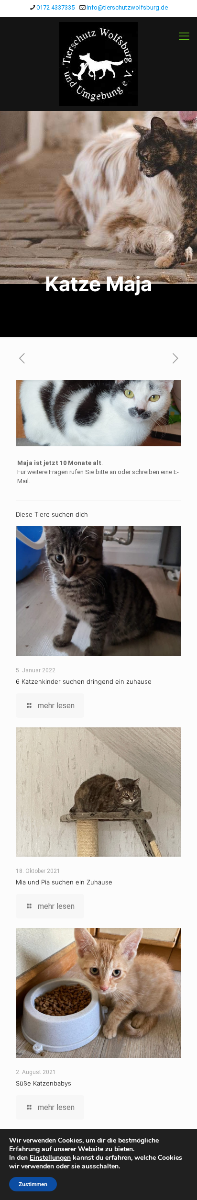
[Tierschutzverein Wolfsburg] (98, 64)
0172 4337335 (55, 7)
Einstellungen (50, 1158)
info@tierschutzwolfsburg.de (127, 7)
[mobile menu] (184, 36)
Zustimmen (33, 1184)
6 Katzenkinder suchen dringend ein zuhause (84, 681)
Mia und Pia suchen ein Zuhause (64, 882)
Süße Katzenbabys (43, 1083)
